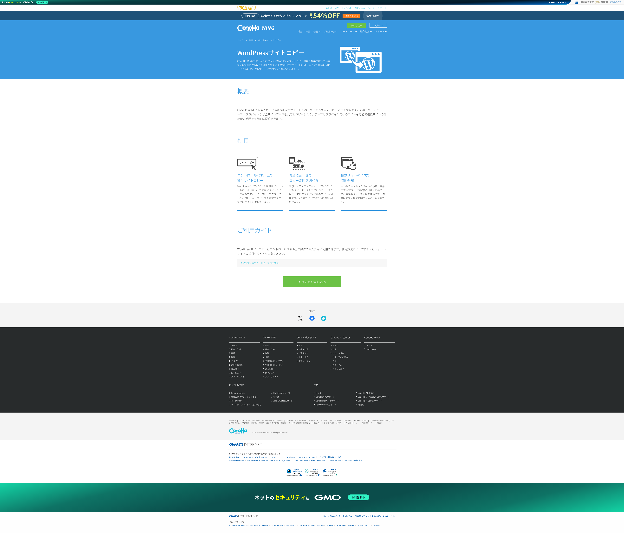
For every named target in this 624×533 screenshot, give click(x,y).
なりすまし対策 (335, 460)
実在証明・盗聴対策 (236, 460)
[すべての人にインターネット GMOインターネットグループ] (601, 2)
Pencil (371, 8)
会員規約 (232, 420)
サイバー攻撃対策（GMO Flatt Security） (310, 460)
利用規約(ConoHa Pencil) (380, 420)
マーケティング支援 (306, 525)
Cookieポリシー (352, 423)
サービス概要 (376, 423)
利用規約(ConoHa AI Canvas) (355, 420)
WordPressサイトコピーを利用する (261, 262)
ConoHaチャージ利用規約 (272, 420)
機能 (251, 40)
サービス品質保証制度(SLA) (299, 423)
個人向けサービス (364, 525)
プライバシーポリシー (335, 423)
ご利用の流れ (330, 31)
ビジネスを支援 (277, 525)
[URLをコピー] (323, 318)
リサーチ (320, 525)
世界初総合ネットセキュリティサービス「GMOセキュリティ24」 (253, 457)
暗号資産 (351, 525)
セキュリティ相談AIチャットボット (331, 457)
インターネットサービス (238, 525)
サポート (382, 8)
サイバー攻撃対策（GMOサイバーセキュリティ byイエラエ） (269, 460)
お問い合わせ (317, 423)
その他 (376, 525)
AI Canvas (360, 8)
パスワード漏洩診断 (287, 457)
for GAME (346, 8)
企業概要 (365, 423)
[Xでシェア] (300, 318)
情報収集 (330, 525)
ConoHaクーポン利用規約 (296, 420)
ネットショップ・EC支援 (259, 525)
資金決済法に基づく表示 (276, 423)
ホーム (240, 40)
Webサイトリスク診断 (307, 457)
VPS (337, 8)
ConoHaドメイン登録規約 (249, 420)
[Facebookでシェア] (312, 318)
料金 (300, 31)
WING (329, 8)
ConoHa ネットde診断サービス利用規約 (325, 420)
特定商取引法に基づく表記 (253, 423)
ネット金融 (341, 525)
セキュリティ (291, 525)
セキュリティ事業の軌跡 (353, 460)
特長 (308, 31)
